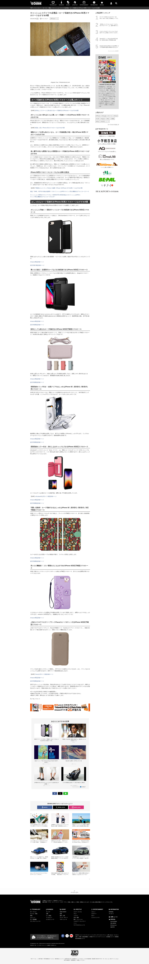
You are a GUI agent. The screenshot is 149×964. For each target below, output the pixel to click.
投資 (61, 913)
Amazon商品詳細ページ (37, 262)
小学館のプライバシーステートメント (97, 936)
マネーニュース (63, 919)
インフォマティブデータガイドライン (98, 935)
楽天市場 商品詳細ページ (37, 265)
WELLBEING (113, 923)
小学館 (79, 936)
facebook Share (54, 793)
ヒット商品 (48, 915)
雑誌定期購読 (85, 936)
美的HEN (112, 927)
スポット (93, 911)
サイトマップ (86, 935)
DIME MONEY (63, 911)
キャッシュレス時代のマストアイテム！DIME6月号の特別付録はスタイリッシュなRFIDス (55, 195)
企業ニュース (114, 917)
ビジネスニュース (50, 919)
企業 (47, 913)
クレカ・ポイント (64, 917)
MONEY (63, 909)
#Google (104, 115)
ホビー (92, 915)
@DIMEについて (78, 935)
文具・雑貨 (76, 917)
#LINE (97, 118)
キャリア (48, 911)
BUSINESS (50, 909)
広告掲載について (110, 936)
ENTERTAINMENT (98, 909)
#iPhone (98, 115)
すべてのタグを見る (113, 124)
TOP (31, 8)
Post (60, 793)
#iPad (97, 121)
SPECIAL (112, 919)
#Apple (103, 118)
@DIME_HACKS (61, 807)
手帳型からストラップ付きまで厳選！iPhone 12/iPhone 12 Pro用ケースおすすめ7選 (58, 188)
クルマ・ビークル (78, 911)
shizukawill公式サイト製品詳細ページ (45, 496)
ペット (75, 923)
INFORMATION (114, 909)
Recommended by (76, 786)
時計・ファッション (78, 919)
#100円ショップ (105, 121)
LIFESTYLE (78, 909)
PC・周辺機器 (33, 919)
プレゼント (111, 913)
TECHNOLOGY (36, 909)
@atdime (45, 807)
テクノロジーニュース (35, 921)
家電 (31, 915)
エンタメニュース (95, 917)
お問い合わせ (110, 935)
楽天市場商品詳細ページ (37, 324)
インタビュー (49, 917)
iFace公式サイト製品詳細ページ (44, 674)
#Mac (108, 118)
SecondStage (113, 921)
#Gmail (115, 115)
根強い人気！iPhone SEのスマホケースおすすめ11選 (50, 127)
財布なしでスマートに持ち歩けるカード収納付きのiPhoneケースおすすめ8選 (56, 110)
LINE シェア (65, 793)
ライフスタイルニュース (79, 925)
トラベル (76, 915)
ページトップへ (74, 892)
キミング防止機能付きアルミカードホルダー (42, 196)
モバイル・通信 (47, 8)
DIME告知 (111, 911)
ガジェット (32, 917)
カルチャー (93, 913)
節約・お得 (62, 915)
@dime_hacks (77, 807)
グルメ (75, 913)
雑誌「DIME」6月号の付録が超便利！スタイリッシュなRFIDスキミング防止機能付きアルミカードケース (59, 191)
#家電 (112, 118)
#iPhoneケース (54, 18)
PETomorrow (113, 925)
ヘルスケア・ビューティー (80, 921)
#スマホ (110, 115)
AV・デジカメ (33, 911)
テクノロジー (37, 8)
